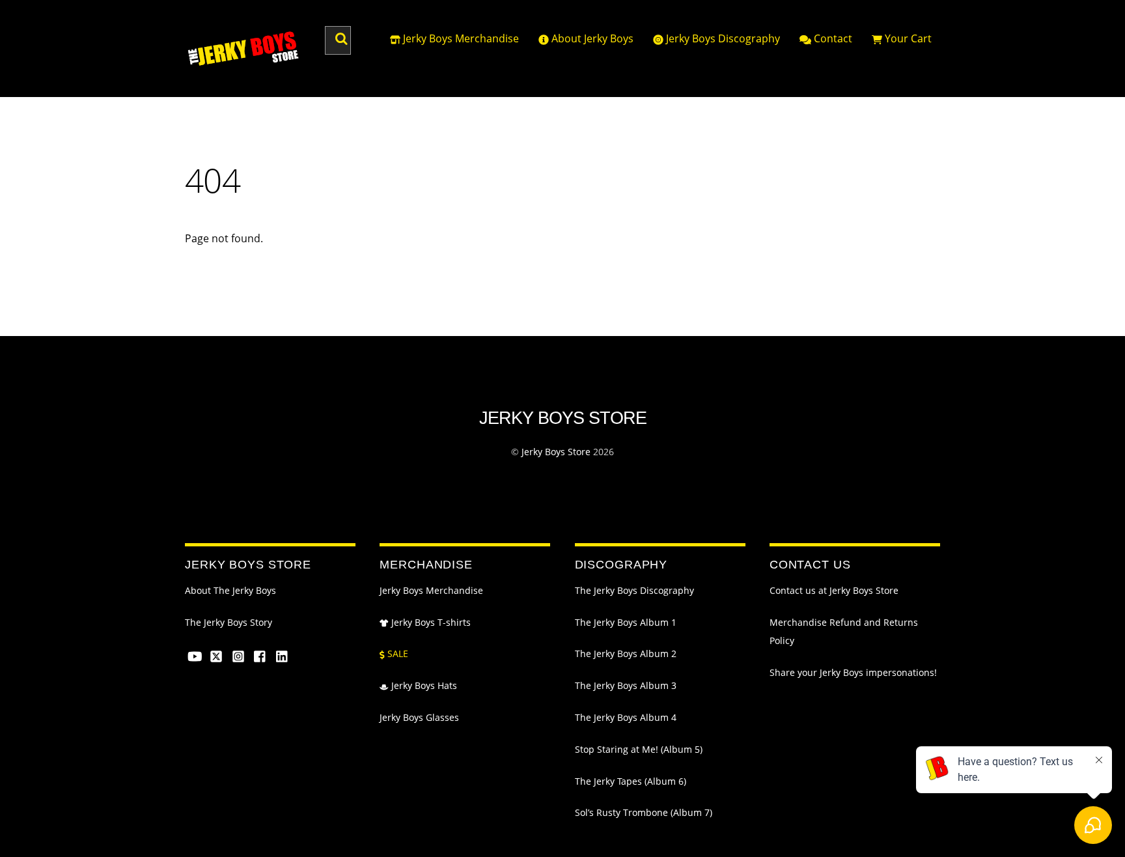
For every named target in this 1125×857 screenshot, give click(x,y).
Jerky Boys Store (555, 451)
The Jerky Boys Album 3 (625, 686)
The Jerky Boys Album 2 (625, 654)
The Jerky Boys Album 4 (625, 718)
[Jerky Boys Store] (243, 61)
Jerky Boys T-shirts (430, 622)
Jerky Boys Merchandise (459, 38)
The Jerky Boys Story (228, 622)
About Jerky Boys (591, 38)
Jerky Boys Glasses (419, 718)
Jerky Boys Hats (423, 686)
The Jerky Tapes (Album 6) (630, 781)
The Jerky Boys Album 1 (625, 622)
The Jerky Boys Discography (634, 591)
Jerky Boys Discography (721, 38)
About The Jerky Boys (230, 591)
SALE (396, 654)
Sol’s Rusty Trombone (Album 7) (643, 813)
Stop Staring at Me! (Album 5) (638, 749)
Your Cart (907, 38)
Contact (831, 38)
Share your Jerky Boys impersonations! (853, 673)
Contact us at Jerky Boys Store (834, 591)
